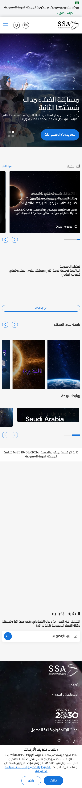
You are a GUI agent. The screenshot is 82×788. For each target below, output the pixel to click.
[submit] (8, 636)
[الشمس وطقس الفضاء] (28, 364)
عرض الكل (7, 166)
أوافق (53, 781)
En (26, 25)
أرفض (31, 781)
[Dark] (66, 743)
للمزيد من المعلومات (60, 134)
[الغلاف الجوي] (63, 364)
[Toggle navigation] (7, 25)
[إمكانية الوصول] (16, 25)
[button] (8, 79)
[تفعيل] (59, 741)
